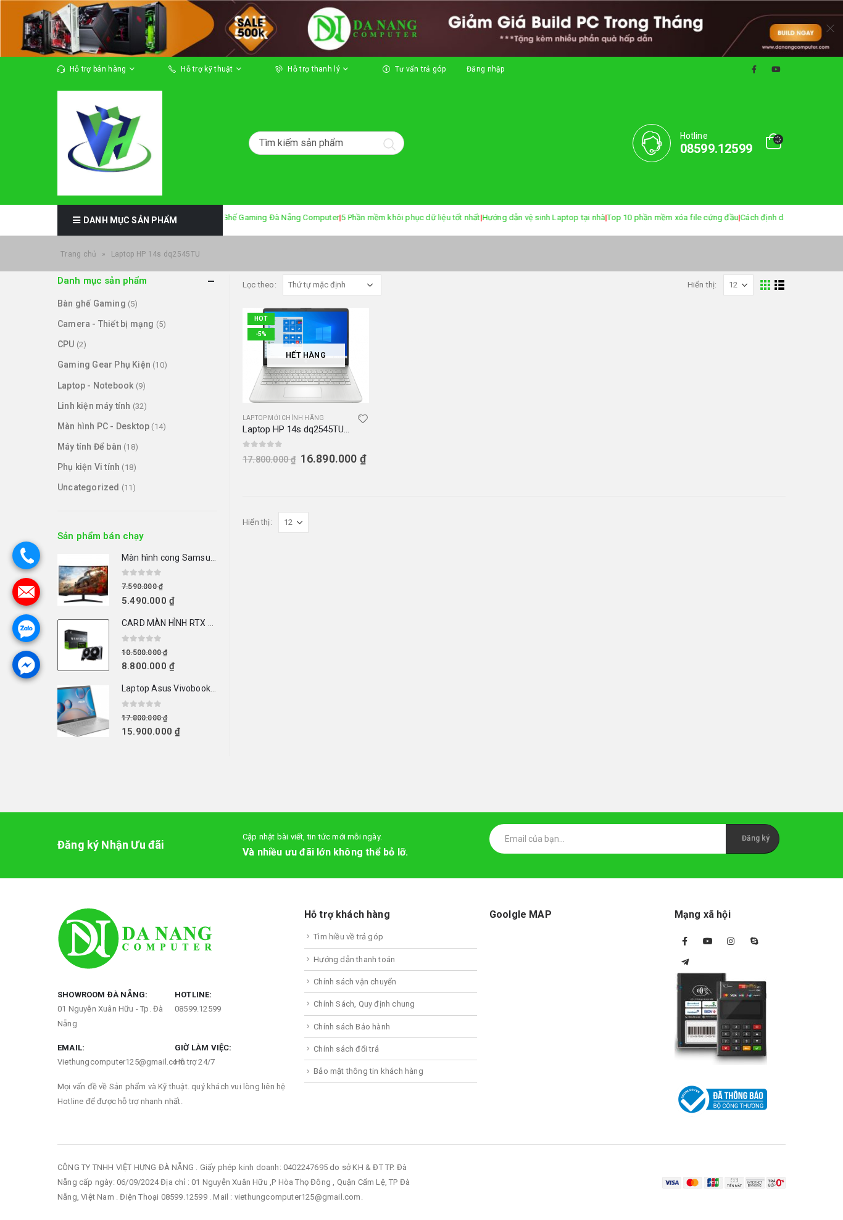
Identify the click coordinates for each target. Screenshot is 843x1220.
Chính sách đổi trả (346, 1048)
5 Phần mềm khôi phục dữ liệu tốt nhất (374, 217)
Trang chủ (78, 254)
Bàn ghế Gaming (91, 303)
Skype (754, 941)
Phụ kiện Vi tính (88, 467)
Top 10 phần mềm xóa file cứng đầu (636, 217)
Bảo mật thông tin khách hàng (368, 1071)
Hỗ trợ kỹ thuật (207, 69)
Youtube (708, 941)
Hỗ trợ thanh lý (314, 69)
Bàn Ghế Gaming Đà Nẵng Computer (236, 217)
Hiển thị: (702, 284)
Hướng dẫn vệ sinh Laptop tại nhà (507, 217)
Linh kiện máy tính (94, 406)
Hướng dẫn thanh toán (354, 959)
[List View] (780, 285)
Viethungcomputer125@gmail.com (121, 1061)
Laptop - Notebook (95, 385)
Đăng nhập (486, 69)
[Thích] (363, 420)
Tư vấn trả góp (420, 69)
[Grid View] (765, 285)
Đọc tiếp (349, 328)
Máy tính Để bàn (89, 446)
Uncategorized (88, 487)
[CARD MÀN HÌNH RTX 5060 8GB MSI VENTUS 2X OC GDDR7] (83, 645)
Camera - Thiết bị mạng (105, 324)
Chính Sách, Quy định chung (364, 1003)
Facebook (685, 941)
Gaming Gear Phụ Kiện (104, 364)
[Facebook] (754, 69)
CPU (66, 344)
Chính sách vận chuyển (355, 981)
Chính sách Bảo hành (352, 1026)
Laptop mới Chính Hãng (283, 417)
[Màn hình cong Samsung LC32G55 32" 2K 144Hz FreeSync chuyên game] (83, 580)
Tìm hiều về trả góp (348, 936)
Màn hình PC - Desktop (103, 426)
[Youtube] (775, 69)
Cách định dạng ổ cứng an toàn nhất (770, 217)
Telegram (685, 962)
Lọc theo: (259, 284)
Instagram (730, 941)
